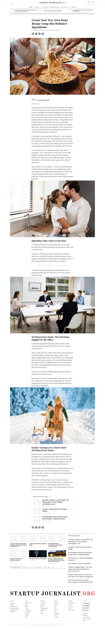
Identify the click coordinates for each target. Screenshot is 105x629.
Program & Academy (14, 608)
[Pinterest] (39, 33)
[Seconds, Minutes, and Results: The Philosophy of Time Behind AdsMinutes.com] (12, 11)
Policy (84, 620)
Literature (27, 613)
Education (56, 602)
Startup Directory (13, 610)
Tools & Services (86, 617)
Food (55, 608)
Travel (55, 615)
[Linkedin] (83, 608)
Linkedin (86, 608)
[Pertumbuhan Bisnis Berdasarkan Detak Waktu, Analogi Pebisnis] (70, 11)
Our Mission (12, 611)
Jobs (55, 611)
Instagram (87, 605)
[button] (11, 3)
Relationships (57, 613)
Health (55, 610)
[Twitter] (36, 33)
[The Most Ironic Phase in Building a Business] (19, 553)
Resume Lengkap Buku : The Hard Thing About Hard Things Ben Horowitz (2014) (56, 560)
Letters (42, 606)
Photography (71, 610)
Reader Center (71, 602)
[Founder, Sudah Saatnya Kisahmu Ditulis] (41, 11)
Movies (26, 606)
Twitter (86, 610)
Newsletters (85, 615)
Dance (26, 608)
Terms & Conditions (87, 618)
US (32, 30)
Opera (26, 617)
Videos (42, 613)
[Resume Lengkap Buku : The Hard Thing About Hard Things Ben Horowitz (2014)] (57, 553)
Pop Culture (27, 611)
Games (55, 604)
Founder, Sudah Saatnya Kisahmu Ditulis (52, 10)
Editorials (43, 604)
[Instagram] (83, 606)
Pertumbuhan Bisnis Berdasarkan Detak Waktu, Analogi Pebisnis (82, 10)
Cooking (70, 604)
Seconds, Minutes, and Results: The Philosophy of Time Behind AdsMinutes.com (26, 10)
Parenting (56, 617)
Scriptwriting (28, 610)
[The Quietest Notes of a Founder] (38, 553)
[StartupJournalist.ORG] (34, 100)
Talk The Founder (13, 606)
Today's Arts (28, 602)
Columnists (43, 602)
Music (26, 604)
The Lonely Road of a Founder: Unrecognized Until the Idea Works (80, 581)
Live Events (70, 606)
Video (69, 608)
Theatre (26, 615)
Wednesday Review (44, 608)
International (85, 613)
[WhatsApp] (42, 33)
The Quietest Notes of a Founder (37, 558)
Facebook (87, 603)
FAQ (41, 611)
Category (12, 604)
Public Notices (43, 610)
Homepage (12, 603)
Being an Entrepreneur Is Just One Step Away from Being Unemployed (80, 575)
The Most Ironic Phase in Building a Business (16, 559)
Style (55, 606)
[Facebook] (33, 33)
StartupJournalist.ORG (44, 100)
